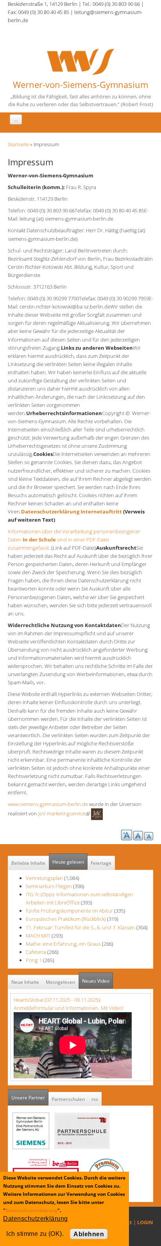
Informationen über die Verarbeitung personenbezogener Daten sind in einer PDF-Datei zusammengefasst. (74, 539)
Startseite (18, 144)
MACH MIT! (38, 935)
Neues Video (95, 981)
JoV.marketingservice (63, 813)
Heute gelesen (68, 862)
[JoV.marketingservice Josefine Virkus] (97, 813)
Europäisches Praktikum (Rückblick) (66, 918)
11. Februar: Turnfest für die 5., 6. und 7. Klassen (81, 927)
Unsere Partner (29, 1097)
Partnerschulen (68, 1099)
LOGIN (145, 1222)
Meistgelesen (60, 982)
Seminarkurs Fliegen (49, 886)
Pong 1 (34, 960)
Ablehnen (88, 1234)
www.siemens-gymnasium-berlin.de (48, 804)
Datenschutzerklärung (31, 1210)
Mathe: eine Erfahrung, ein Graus (64, 943)
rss (94, 1099)
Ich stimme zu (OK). (35, 1233)
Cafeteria (36, 951)
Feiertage (101, 863)
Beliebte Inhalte (28, 863)
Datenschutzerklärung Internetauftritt (71, 511)
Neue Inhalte (25, 982)
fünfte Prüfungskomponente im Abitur (69, 910)
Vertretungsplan (44, 877)
